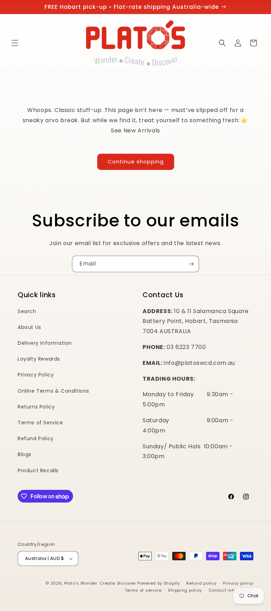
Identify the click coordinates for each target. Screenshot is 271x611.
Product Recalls (38, 470)
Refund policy (201, 583)
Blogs (24, 454)
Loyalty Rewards (39, 358)
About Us (29, 327)
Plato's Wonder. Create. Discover (100, 583)
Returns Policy (36, 406)
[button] (15, 43)
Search (27, 311)
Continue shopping (136, 161)
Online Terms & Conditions (53, 390)
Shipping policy (185, 590)
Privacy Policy (36, 374)
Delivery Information (45, 343)
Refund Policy (36, 438)
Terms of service (143, 590)
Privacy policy (238, 583)
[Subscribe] (191, 264)
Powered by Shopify (158, 583)
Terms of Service (40, 422)
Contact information (231, 590)
